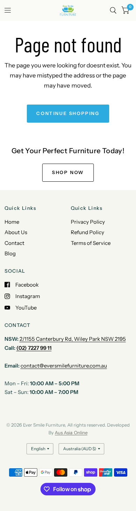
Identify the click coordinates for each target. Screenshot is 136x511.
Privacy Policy (88, 222)
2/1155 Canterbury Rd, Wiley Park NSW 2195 (73, 339)
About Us (16, 232)
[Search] (113, 10)
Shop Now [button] (68, 172)
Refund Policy (87, 232)
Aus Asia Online (71, 432)
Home (12, 222)
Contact (14, 243)
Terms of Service (91, 243)
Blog (10, 253)
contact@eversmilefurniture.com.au (64, 365)
